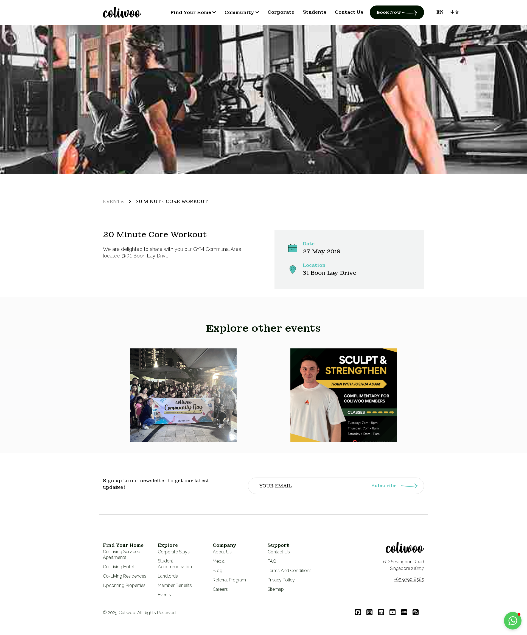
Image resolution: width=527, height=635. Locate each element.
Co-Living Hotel (118, 566)
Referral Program (229, 580)
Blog (217, 570)
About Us (222, 551)
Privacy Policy (281, 580)
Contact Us (279, 551)
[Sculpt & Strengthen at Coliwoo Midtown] (343, 395)
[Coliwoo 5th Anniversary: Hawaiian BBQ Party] (183, 395)
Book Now (389, 12)
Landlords (168, 576)
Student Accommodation (175, 563)
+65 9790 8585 (409, 579)
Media (219, 561)
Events (113, 201)
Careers (220, 589)
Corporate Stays (174, 551)
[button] (513, 621)
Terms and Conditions (290, 570)
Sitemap (276, 589)
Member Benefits (175, 585)
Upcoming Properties (124, 585)
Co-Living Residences (124, 576)
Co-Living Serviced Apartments (121, 554)
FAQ (272, 561)
